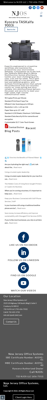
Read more (18, 167)
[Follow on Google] (38, 7)
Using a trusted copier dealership (17, 172)
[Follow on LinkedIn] (34, 7)
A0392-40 (39, 364)
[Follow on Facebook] (30, 7)
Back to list (11, 29)
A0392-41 (39, 358)
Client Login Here (23, 397)
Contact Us (11, 321)
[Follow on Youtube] (42, 7)
